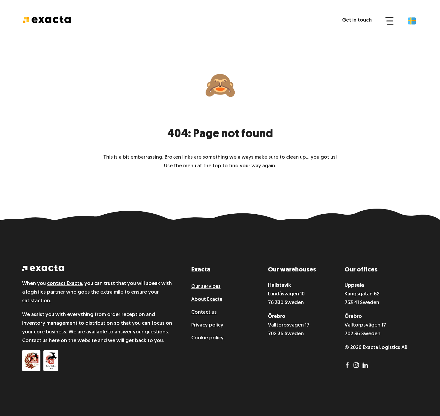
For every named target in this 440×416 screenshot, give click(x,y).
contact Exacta (64, 283)
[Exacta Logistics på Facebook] (349, 366)
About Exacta (206, 299)
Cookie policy (207, 338)
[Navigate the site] (389, 20)
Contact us (204, 312)
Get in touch (357, 20)
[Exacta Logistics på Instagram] (357, 366)
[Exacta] (46, 20)
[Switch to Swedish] (412, 21)
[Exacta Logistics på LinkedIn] (366, 366)
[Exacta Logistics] (43, 269)
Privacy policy (207, 325)
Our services (206, 286)
